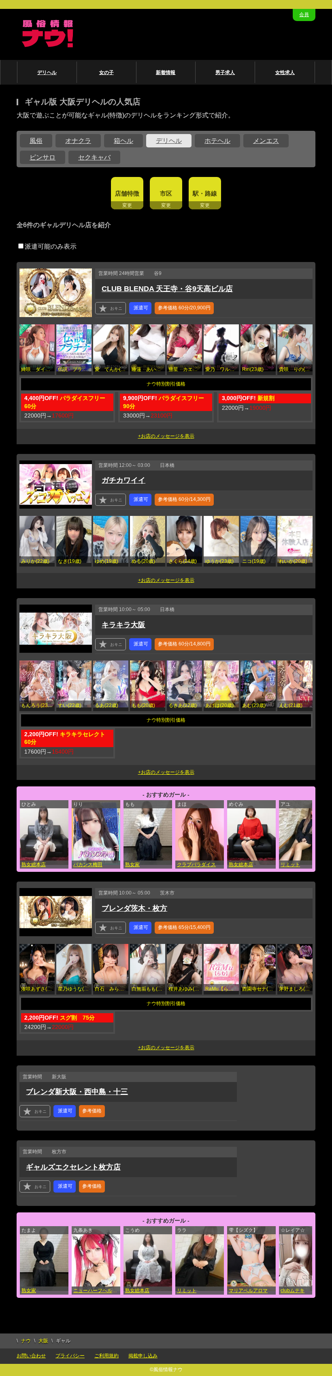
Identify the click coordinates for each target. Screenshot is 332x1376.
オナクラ (78, 140)
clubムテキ (292, 1290)
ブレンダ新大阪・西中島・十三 (77, 1092)
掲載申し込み (142, 1356)
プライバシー (70, 1356)
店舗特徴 (127, 193)
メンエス (266, 140)
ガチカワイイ (123, 480)
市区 (166, 193)
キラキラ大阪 (123, 625)
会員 (304, 14)
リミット (290, 864)
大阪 (43, 1341)
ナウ (26, 1341)
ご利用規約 (106, 1356)
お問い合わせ (31, 1356)
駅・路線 (205, 193)
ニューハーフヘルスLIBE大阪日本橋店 (96, 1290)
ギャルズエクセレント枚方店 (73, 1167)
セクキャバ (94, 157)
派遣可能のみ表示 (51, 246)
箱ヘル (123, 140)
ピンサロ (42, 157)
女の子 (106, 72)
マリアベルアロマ (248, 1290)
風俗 (36, 140)
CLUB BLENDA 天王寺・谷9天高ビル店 (167, 289)
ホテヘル (217, 140)
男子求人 (225, 72)
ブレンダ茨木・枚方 (134, 908)
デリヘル (47, 72)
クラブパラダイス (196, 864)
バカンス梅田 (87, 864)
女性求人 (285, 72)
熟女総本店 (33, 864)
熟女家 (132, 864)
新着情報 (165, 72)
